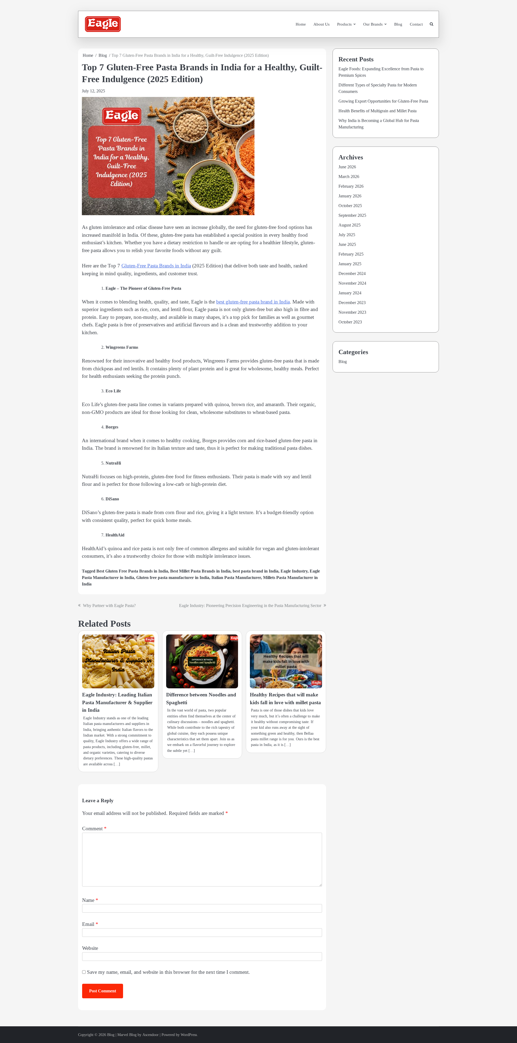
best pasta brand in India (255, 571)
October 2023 (350, 322)
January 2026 (349, 196)
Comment (94, 828)
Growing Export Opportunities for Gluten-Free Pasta (383, 101)
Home (301, 24)
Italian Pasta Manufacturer (236, 577)
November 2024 (352, 283)
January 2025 (349, 263)
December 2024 (352, 273)
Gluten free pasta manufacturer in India (172, 577)
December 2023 (352, 302)
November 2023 (352, 312)
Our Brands (373, 24)
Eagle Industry (294, 571)
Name (90, 900)
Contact (416, 24)
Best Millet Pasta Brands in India (200, 571)
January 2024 (349, 293)
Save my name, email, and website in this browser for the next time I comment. (168, 972)
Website (90, 948)
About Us (321, 24)
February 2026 (351, 186)
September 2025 (352, 215)
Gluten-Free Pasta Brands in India (156, 265)
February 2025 (351, 254)
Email (90, 924)
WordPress (189, 1035)
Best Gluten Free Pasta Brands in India (132, 571)
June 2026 (347, 167)
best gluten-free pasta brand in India (253, 302)
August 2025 (349, 225)
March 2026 (348, 176)
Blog (398, 24)
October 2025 (350, 205)
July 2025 (346, 234)
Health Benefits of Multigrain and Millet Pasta (377, 111)
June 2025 (347, 244)
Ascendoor (150, 1035)
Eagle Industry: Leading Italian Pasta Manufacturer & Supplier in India (117, 702)
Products (344, 24)
